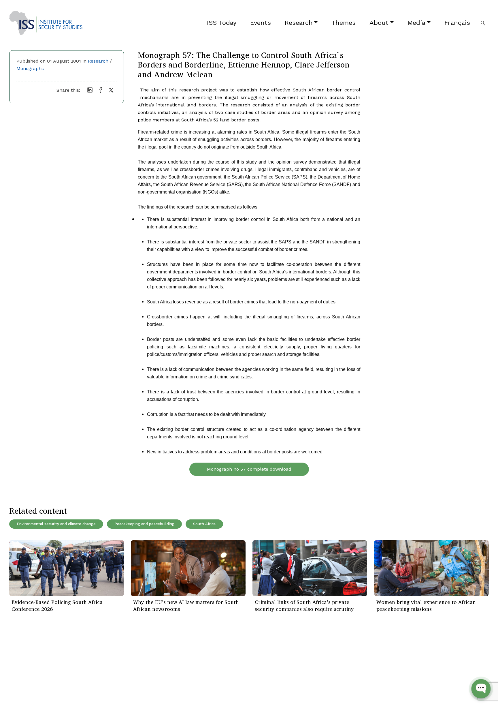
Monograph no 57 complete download (249, 469)
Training (18, 687)
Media (416, 22)
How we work (105, 661)
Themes (343, 22)
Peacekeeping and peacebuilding (144, 524)
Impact (98, 669)
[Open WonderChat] (481, 688)
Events (260, 22)
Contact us (102, 687)
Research (299, 22)
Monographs (30, 68)
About (378, 22)
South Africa (204, 524)
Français (457, 22)
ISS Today (221, 22)
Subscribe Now (461, 661)
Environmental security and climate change (56, 524)
